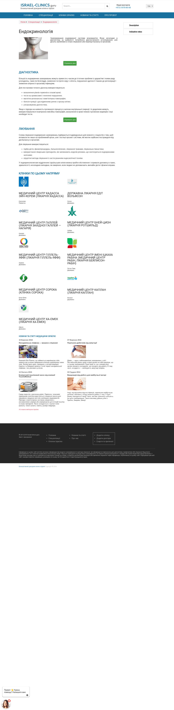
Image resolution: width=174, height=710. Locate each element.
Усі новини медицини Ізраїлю (28, 409)
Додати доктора (103, 438)
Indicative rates (135, 32)
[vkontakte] (140, 6)
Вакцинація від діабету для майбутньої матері (86, 375)
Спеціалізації (46, 15)
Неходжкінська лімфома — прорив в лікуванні (38, 343)
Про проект (111, 15)
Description (134, 25)
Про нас (74, 438)
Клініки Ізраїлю (66, 15)
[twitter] (136, 6)
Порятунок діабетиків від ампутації (82, 343)
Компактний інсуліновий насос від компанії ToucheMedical (37, 376)
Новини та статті (89, 15)
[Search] (107, 6)
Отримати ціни (70, 63)
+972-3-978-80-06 (123, 8)
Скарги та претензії (104, 441)
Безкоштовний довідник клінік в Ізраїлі (32, 466)
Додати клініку (103, 435)
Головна (28, 15)
